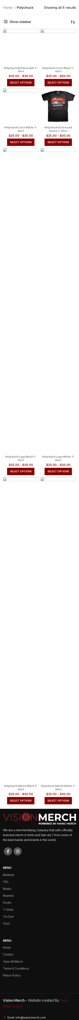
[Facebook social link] (8, 851)
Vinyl (6, 923)
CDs (6, 881)
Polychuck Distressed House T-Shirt (58, 129)
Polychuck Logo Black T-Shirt (20, 458)
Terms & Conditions (16, 968)
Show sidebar (20, 22)
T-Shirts (8, 909)
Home (8, 7)
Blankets (8, 875)
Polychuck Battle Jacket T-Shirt (21, 70)
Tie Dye (8, 916)
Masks (7, 888)
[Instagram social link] (18, 851)
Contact (8, 954)
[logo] (39, 818)
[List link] (39, 1017)
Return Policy (12, 975)
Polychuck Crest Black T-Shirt (58, 70)
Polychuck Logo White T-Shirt (58, 458)
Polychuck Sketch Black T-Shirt (21, 787)
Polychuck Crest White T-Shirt (20, 129)
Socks (7, 902)
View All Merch (13, 961)
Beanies (8, 895)
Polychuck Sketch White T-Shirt (58, 787)
